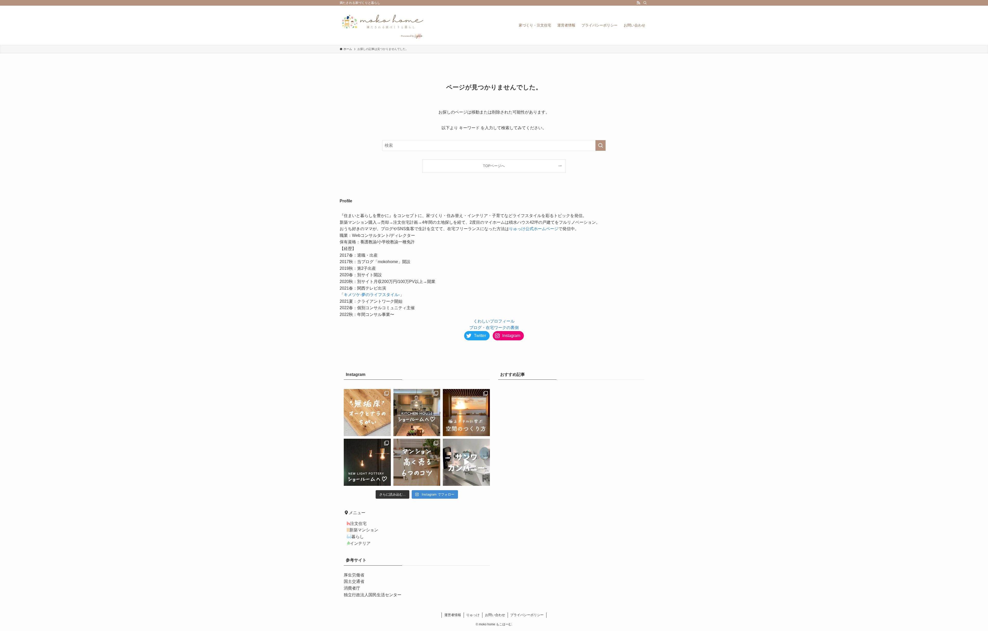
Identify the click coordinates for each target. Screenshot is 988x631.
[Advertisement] (571, 429)
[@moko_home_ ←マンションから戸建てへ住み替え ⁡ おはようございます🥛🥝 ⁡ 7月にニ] (367, 462)
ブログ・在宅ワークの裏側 (494, 327)
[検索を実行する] (600, 145)
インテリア (360, 543)
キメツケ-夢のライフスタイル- (372, 294)
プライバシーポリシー (527, 615)
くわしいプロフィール (494, 321)
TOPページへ (494, 166)
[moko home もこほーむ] (383, 25)
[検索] (645, 3)
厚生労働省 (354, 575)
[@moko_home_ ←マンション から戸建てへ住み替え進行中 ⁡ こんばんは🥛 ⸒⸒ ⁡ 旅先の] (466, 412)
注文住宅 (358, 523)
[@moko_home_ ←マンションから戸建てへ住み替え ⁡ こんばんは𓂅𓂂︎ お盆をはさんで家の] (416, 462)
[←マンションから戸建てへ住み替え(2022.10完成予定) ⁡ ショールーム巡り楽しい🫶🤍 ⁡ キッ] (416, 412)
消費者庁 (352, 588)
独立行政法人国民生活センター (372, 595)
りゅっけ (473, 615)
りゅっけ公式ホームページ (533, 229)
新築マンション (363, 530)
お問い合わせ (495, 615)
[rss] (638, 3)
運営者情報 (452, 615)
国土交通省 (354, 581)
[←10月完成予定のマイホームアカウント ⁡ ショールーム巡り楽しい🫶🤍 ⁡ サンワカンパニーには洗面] (466, 462)
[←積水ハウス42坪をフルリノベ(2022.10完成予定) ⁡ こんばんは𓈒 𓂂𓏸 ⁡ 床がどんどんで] (367, 412)
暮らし (357, 536)
